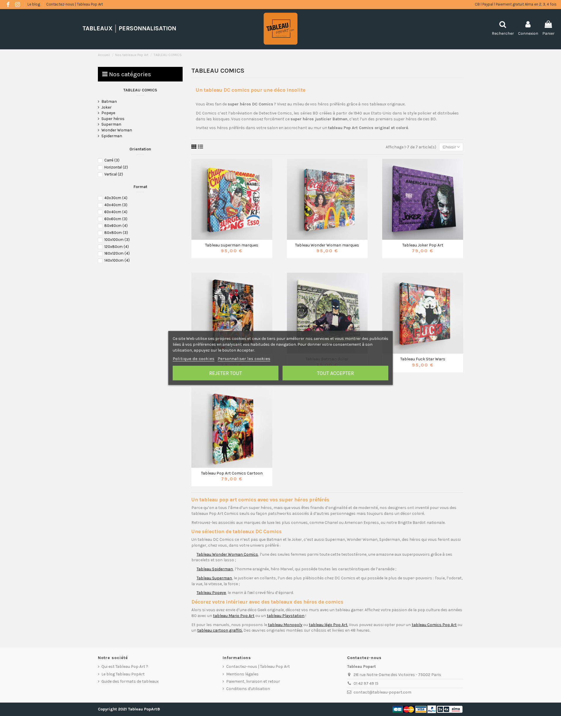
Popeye (108, 112)
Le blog (34, 4)
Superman (111, 124)
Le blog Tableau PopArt (123, 674)
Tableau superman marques (231, 245)
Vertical (113, 174)
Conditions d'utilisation (248, 688)
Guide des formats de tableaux (130, 681)
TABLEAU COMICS (140, 90)
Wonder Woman (116, 130)
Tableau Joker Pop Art (422, 245)
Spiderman (111, 135)
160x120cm (117, 253)
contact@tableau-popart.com (382, 692)
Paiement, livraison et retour (253, 681)
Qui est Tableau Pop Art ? (124, 666)
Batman (109, 101)
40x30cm (115, 198)
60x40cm (115, 212)
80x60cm (116, 225)
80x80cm (116, 232)
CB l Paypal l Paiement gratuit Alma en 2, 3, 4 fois (516, 4)
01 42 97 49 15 (366, 683)
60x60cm (115, 219)
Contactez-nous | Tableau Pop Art (74, 4)
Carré (112, 160)
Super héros (112, 118)
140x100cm (117, 260)
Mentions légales (242, 674)
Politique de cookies (193, 358)
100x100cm (117, 239)
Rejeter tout (225, 373)
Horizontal (116, 167)
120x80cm (116, 246)
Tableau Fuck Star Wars (422, 359)
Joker (106, 107)
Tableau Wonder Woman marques (327, 245)
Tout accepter (335, 373)
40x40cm (115, 205)
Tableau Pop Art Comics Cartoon (232, 473)
